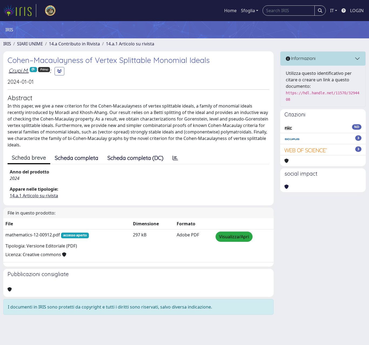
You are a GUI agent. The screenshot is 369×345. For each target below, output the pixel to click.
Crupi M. (19, 70)
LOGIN (357, 11)
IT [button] (332, 11)
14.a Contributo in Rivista (74, 44)
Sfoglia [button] (248, 11)
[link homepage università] (50, 10)
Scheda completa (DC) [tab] (135, 158)
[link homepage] (19, 10)
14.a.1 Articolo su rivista (130, 44)
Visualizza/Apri (234, 237)
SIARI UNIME (30, 44)
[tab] (175, 158)
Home (230, 11)
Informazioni (303, 58)
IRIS (7, 44)
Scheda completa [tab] (76, 158)
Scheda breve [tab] (29, 157)
